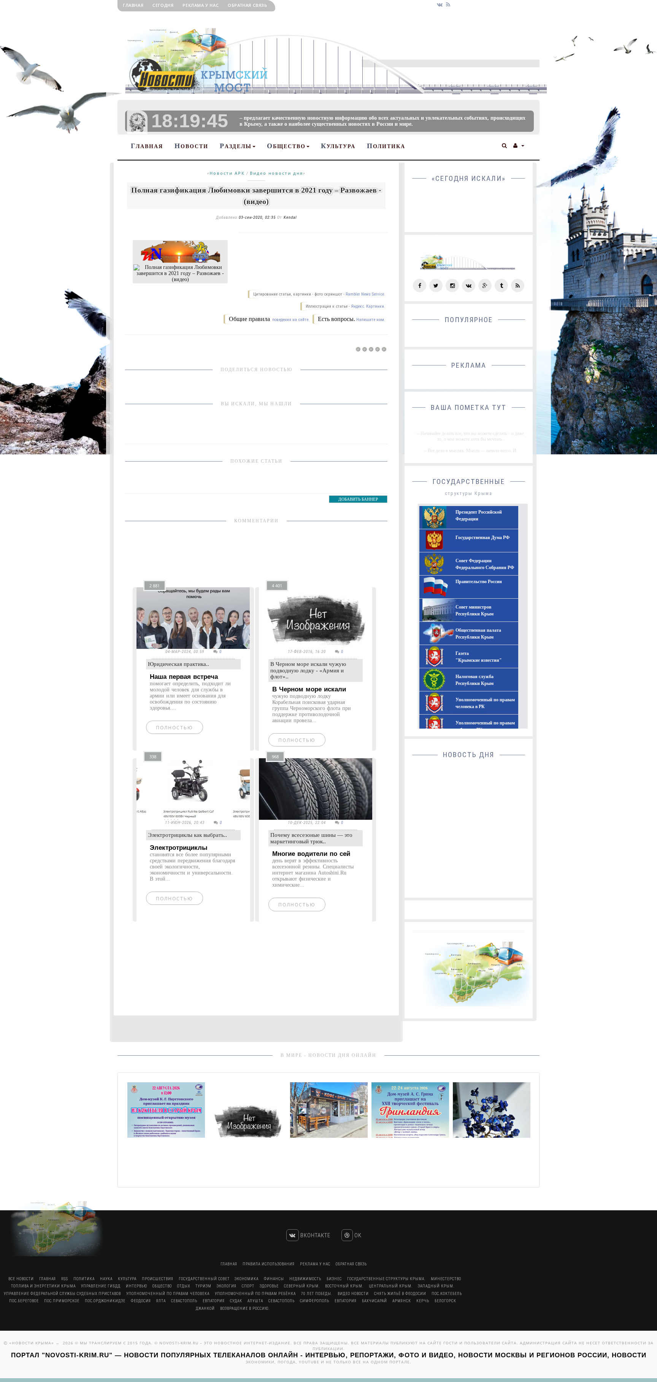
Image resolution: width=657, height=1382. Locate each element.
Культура (338, 146)
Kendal (290, 217)
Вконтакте (314, 1235)
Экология (226, 1286)
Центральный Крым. (391, 1286)
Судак (236, 1301)
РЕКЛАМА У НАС (200, 5)
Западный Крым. (436, 1286)
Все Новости (21, 1279)
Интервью (136, 1286)
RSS (64, 1279)
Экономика (247, 1279)
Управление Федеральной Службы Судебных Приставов (62, 1294)
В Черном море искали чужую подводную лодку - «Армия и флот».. (308, 670)
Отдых (183, 1286)
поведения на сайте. (290, 319)
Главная (133, 5)
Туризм (203, 1286)
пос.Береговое (24, 1301)
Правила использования (269, 1264)
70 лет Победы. (316, 1294)
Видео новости (353, 1294)
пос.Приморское (61, 1301)
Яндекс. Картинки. (368, 306)
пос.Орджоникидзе (105, 1301)
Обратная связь (247, 5)
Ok (357, 1235)
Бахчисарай (374, 1301)
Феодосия (141, 1301)
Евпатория (214, 1301)
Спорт (248, 1286)
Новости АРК (227, 173)
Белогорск (445, 1301)
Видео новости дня (276, 173)
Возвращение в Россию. (245, 1308)
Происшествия (157, 1279)
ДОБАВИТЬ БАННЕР (358, 499)
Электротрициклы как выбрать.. (187, 835)
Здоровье (269, 1286)
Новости (191, 146)
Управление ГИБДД (101, 1286)
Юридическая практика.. (178, 664)
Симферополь (314, 1301)
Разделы (236, 146)
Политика (386, 146)
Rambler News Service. (365, 294)
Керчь (422, 1301)
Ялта (161, 1301)
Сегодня (162, 5)
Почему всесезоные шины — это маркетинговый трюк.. (311, 838)
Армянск (401, 1301)
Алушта (255, 1301)
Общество (286, 146)
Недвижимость (305, 1279)
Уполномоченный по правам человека (167, 1294)
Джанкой (205, 1308)
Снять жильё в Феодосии (400, 1294)
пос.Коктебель (447, 1294)
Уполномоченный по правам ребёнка (255, 1294)
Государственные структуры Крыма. (386, 1279)
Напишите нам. (370, 319)
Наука (106, 1279)
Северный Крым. (302, 1286)
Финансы (274, 1279)
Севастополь (184, 1301)
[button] (504, 144)
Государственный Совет (205, 1279)
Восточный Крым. (344, 1286)
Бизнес (334, 1279)
